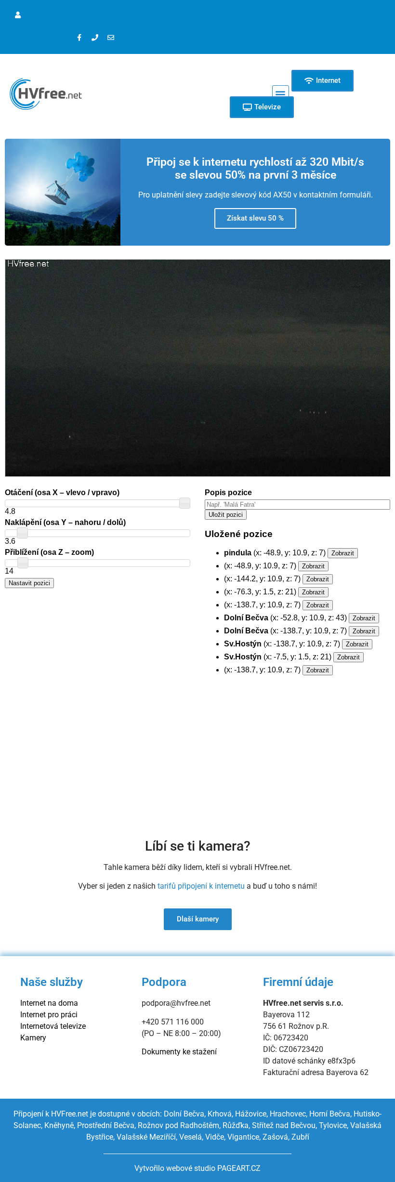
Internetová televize (53, 1026)
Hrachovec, (289, 1113)
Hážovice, (251, 1113)
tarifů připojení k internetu (201, 886)
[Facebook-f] (79, 37)
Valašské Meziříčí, (147, 1137)
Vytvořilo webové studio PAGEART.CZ (197, 1168)
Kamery (33, 1037)
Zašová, (276, 1137)
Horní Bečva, (330, 1113)
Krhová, (221, 1113)
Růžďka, (236, 1125)
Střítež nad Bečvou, (284, 1125)
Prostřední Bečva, (106, 1125)
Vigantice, (244, 1137)
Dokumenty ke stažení (179, 1051)
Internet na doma (49, 1003)
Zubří (300, 1137)
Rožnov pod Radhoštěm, (179, 1125)
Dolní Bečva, (186, 1113)
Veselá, (191, 1137)
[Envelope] (111, 37)
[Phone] (95, 37)
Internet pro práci (49, 1014)
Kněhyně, (59, 1125)
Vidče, (215, 1137)
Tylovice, (333, 1125)
